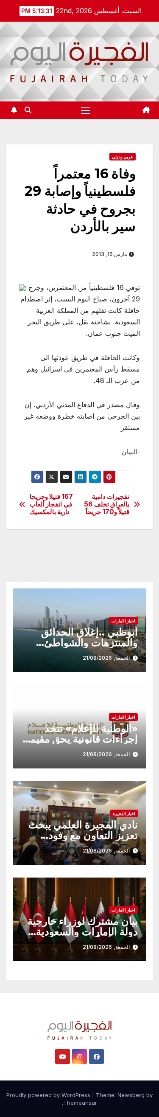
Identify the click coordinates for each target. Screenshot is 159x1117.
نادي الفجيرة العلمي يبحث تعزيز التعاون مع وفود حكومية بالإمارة (83, 835)
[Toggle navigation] (85, 110)
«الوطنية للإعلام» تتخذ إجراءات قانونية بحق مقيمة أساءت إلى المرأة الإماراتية (81, 739)
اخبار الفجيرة (124, 813)
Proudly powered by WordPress (49, 1095)
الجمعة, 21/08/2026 (106, 658)
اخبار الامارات (123, 620)
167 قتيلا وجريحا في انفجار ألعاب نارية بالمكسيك (51, 504)
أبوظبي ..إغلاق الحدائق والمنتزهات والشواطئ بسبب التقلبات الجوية (89, 642)
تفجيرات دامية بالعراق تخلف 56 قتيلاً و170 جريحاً (106, 504)
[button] (28, 110)
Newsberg (131, 1095)
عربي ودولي (122, 156)
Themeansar (80, 1102)
